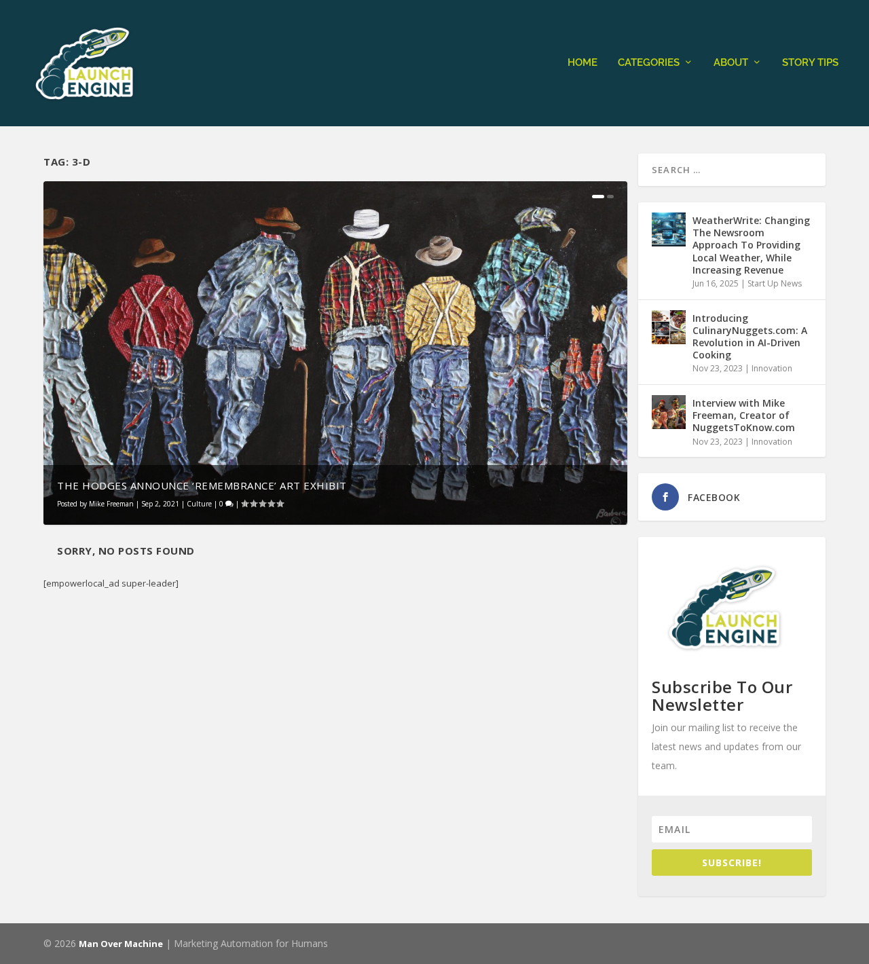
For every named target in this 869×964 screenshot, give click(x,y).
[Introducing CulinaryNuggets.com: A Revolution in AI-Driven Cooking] (669, 327)
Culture (199, 503)
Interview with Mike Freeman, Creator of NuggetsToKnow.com (743, 415)
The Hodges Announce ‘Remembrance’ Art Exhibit (202, 485)
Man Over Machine (121, 944)
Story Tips (810, 63)
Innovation (772, 368)
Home (582, 63)
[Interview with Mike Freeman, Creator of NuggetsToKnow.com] (669, 412)
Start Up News (774, 283)
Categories (649, 63)
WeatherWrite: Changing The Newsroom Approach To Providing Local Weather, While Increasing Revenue (751, 245)
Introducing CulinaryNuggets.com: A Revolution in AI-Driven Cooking (749, 337)
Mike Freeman (111, 503)
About (731, 63)
